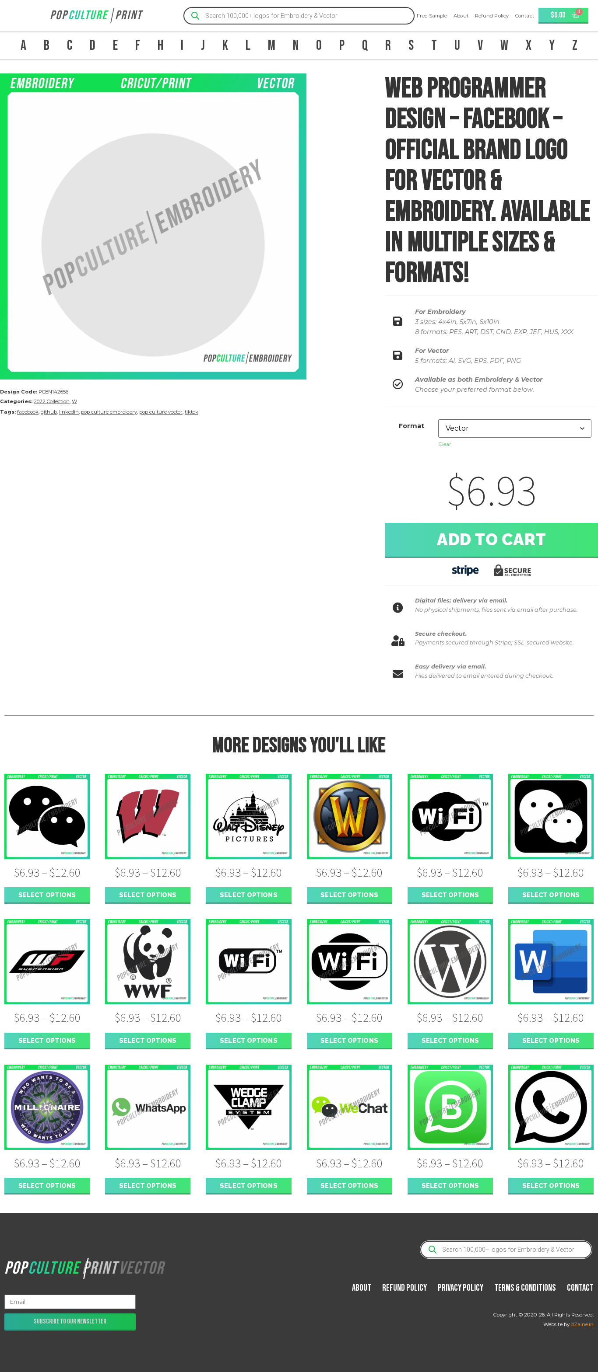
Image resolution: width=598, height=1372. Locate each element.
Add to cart (491, 539)
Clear (444, 444)
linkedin (69, 412)
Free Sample (432, 16)
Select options (47, 894)
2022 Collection (52, 401)
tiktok (191, 412)
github (49, 412)
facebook (28, 412)
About (461, 16)
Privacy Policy (460, 1287)
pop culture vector (161, 412)
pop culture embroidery (109, 412)
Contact (524, 16)
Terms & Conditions (525, 1287)
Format (411, 426)
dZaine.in (582, 1324)
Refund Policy (492, 16)
